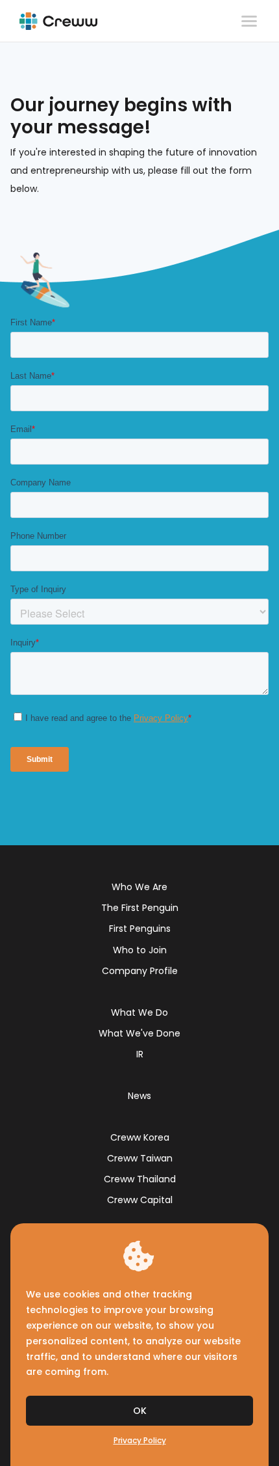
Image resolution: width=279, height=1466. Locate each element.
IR (139, 1054)
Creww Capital (140, 1199)
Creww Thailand (140, 1179)
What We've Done (139, 1033)
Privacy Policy (140, 1440)
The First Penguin (139, 907)
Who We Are (139, 886)
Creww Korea (139, 1137)
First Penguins (140, 928)
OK (140, 1410)
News (139, 1095)
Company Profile (140, 970)
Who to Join (140, 950)
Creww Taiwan (140, 1158)
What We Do (139, 1012)
